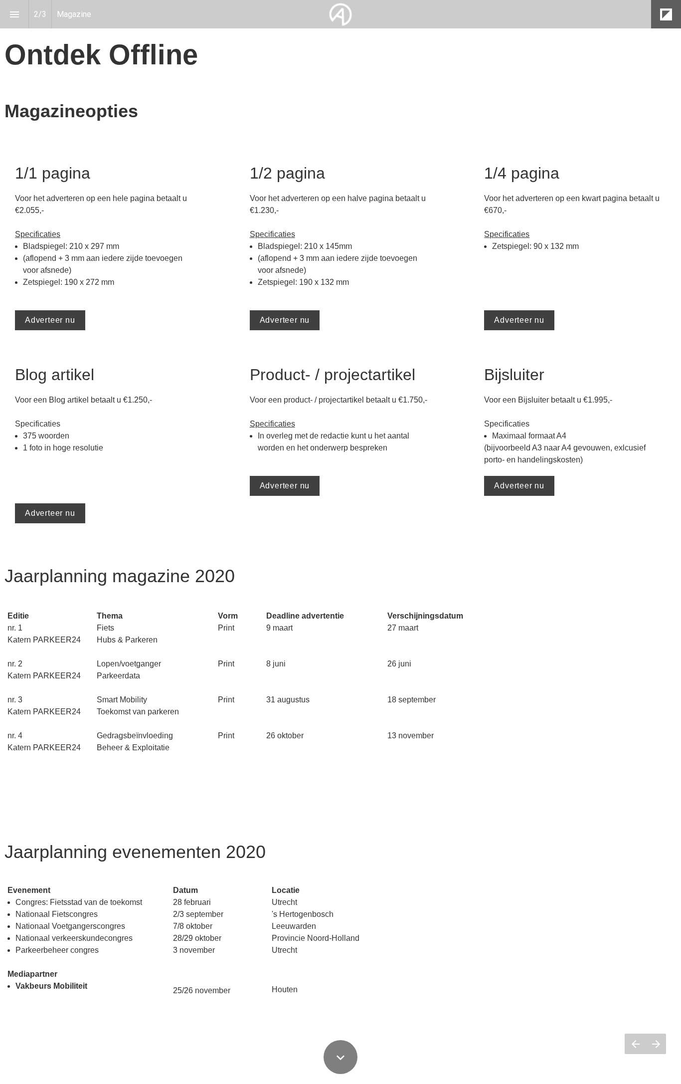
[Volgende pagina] (656, 1044)
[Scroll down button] (340, 1057)
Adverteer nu (50, 320)
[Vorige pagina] (635, 1044)
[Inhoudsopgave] (14, 14)
